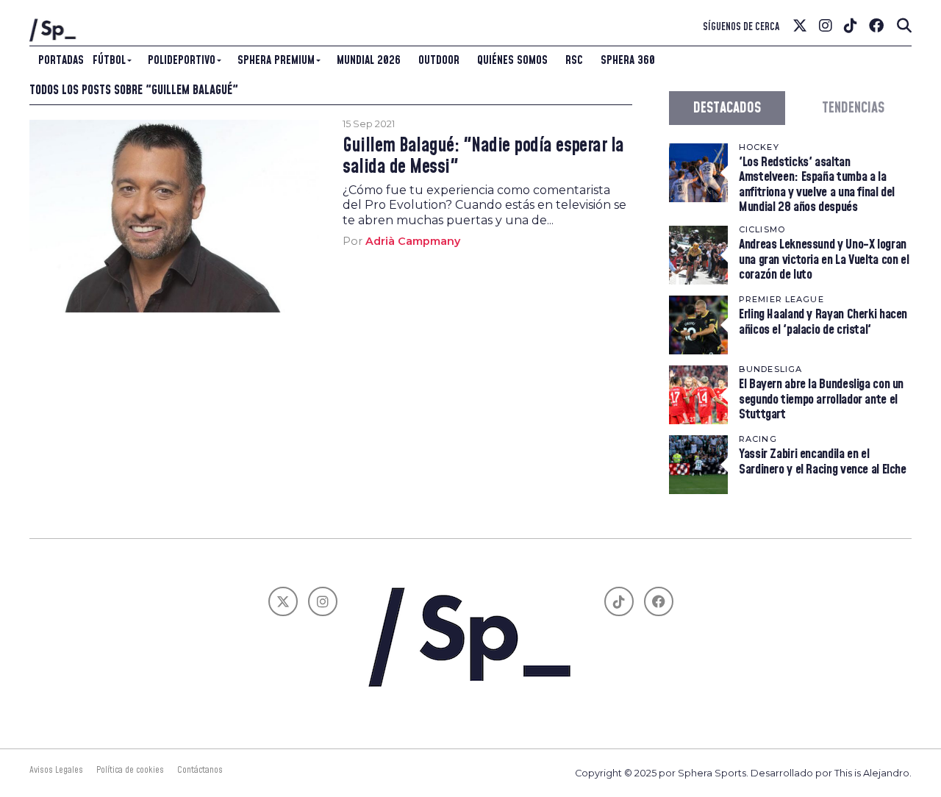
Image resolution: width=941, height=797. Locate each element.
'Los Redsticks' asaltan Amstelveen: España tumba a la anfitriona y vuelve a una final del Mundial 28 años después (817, 184)
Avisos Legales (56, 769)
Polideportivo (181, 60)
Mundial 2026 (369, 60)
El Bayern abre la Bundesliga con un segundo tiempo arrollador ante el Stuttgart (821, 399)
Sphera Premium (276, 60)
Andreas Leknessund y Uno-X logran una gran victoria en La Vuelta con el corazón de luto (824, 259)
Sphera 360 (628, 60)
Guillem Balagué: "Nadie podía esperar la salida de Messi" (483, 156)
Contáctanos (200, 769)
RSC (574, 60)
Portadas (61, 60)
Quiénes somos (512, 60)
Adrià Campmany (412, 241)
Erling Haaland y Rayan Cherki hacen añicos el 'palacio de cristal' (823, 321)
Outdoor (438, 60)
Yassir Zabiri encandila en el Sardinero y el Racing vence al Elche (822, 461)
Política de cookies (130, 769)
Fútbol (109, 60)
